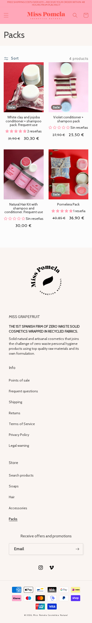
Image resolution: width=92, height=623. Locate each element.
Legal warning (19, 445)
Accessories (18, 508)
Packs (13, 519)
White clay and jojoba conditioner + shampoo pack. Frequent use (23, 121)
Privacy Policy (19, 434)
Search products (21, 475)
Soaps (14, 486)
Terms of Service (22, 424)
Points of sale (19, 380)
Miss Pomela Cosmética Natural (50, 615)
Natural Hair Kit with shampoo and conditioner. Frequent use (23, 208)
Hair (11, 497)
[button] (6, 15)
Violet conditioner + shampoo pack (68, 119)
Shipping (15, 402)
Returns (14, 413)
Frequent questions (23, 391)
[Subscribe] (77, 549)
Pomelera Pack (68, 204)
